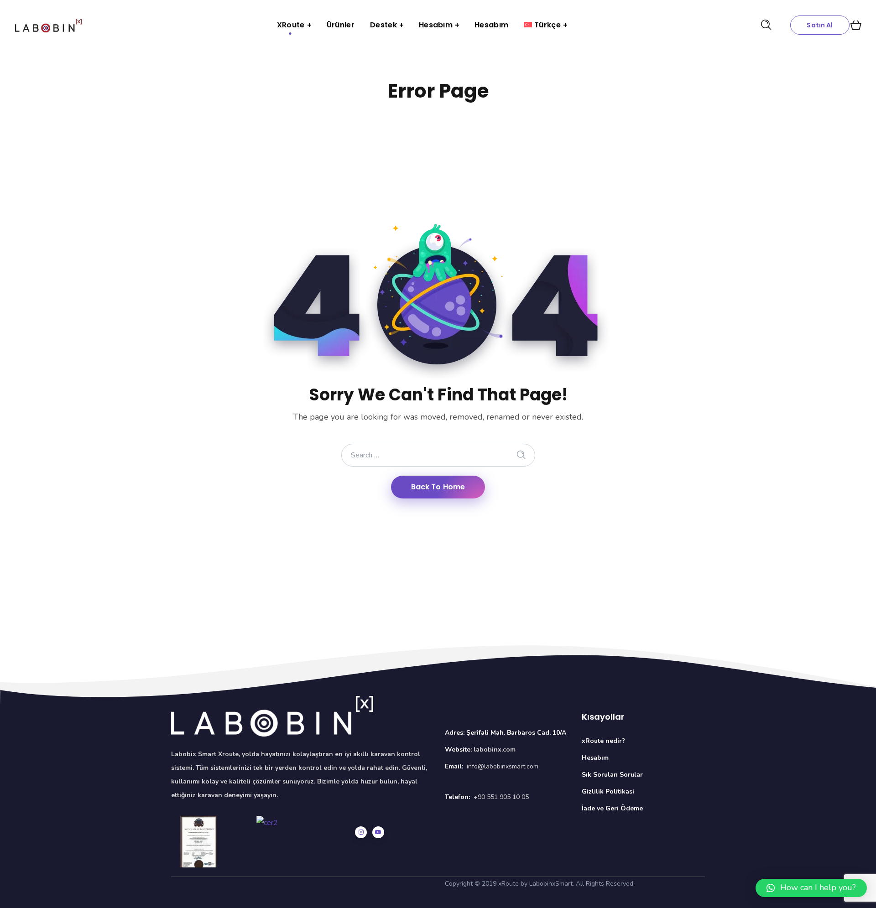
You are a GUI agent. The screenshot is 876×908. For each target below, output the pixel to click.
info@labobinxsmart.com (502, 766)
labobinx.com (495, 749)
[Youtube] (378, 832)
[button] (811, 888)
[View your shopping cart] (856, 25)
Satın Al (820, 25)
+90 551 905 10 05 (501, 797)
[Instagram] (361, 832)
